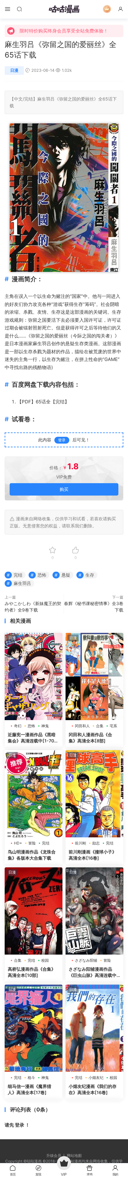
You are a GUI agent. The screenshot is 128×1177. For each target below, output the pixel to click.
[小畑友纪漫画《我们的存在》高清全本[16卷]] (94, 1028)
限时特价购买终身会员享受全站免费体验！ (64, 31)
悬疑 (70, 343)
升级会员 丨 (56, 1155)
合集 (99, 726)
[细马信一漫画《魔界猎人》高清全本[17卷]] (33, 1028)
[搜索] (19, 9)
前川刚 (80, 843)
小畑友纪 (96, 1077)
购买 (64, 489)
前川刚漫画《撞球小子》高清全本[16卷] (93, 855)
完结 (28, 98)
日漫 (14, 70)
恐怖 (42, 575)
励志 (96, 843)
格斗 (31, 1077)
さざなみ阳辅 (86, 960)
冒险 (32, 843)
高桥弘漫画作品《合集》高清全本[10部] (32, 972)
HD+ (18, 843)
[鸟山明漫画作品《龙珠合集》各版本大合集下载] (33, 793)
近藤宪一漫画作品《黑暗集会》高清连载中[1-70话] (32, 738)
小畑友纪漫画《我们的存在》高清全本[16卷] (93, 1089)
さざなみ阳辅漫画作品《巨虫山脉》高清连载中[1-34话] (93, 972)
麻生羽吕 (46, 98)
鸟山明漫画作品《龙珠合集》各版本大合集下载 (32, 855)
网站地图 (74, 1155)
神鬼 (45, 726)
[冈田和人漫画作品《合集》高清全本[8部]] (94, 676)
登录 (62, 440)
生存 (78, 304)
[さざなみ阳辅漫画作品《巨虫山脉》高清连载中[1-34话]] (94, 911)
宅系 (113, 726)
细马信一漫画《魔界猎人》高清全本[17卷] (29, 1089)
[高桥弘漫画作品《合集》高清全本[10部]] (33, 911)
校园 (45, 960)
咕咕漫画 (64, 9)
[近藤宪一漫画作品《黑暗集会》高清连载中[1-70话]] (33, 676)
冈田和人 (82, 726)
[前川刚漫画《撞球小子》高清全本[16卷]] (94, 793)
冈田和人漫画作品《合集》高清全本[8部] (90, 737)
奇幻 (17, 726)
